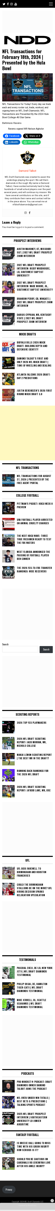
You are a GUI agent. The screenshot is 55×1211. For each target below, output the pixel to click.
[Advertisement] (27, 433)
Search (5, 644)
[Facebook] (29, 212)
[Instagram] (25, 212)
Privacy (9, 1189)
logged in (19, 227)
